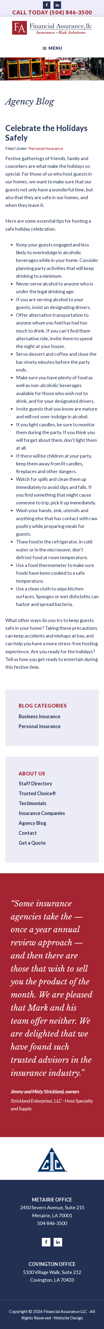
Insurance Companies (42, 813)
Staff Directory (35, 783)
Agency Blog (32, 823)
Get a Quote (32, 843)
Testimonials (32, 803)
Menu (55, 48)
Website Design (68, 1317)
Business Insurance (39, 716)
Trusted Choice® (37, 793)
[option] (52, 1158)
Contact (28, 833)
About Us (32, 773)
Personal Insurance (46, 148)
